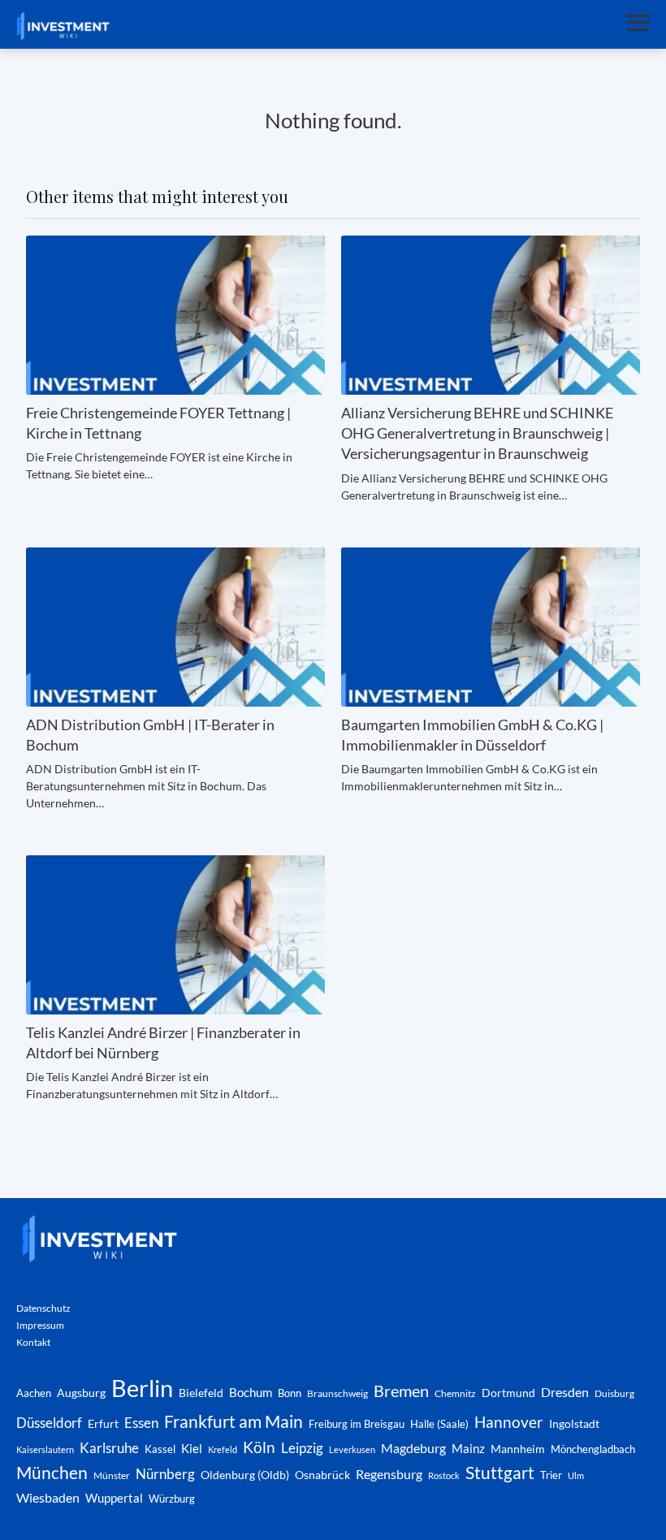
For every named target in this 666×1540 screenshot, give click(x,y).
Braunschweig (337, 1393)
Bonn (289, 1392)
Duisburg (614, 1393)
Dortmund (508, 1392)
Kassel (160, 1449)
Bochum (250, 1392)
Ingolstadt (574, 1423)
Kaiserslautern (45, 1449)
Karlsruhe (109, 1448)
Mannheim (518, 1449)
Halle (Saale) (439, 1423)
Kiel (191, 1448)
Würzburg (172, 1498)
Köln (259, 1447)
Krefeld (222, 1449)
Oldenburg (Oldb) (245, 1475)
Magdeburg (413, 1448)
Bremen (401, 1390)
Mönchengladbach (593, 1449)
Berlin (142, 1387)
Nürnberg (165, 1474)
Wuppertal (114, 1497)
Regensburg (389, 1474)
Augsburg (81, 1392)
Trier (551, 1475)
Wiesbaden (48, 1497)
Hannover (508, 1422)
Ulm (576, 1475)
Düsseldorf (49, 1423)
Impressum (40, 1325)
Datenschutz (43, 1308)
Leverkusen (352, 1449)
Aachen (33, 1392)
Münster (111, 1475)
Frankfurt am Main (233, 1421)
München (52, 1472)
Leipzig (302, 1447)
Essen (141, 1422)
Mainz (468, 1448)
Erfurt (103, 1423)
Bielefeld (201, 1392)
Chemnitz (455, 1393)
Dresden (565, 1391)
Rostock (444, 1475)
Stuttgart (499, 1472)
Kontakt (33, 1342)
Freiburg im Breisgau (356, 1423)
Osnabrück (322, 1475)
